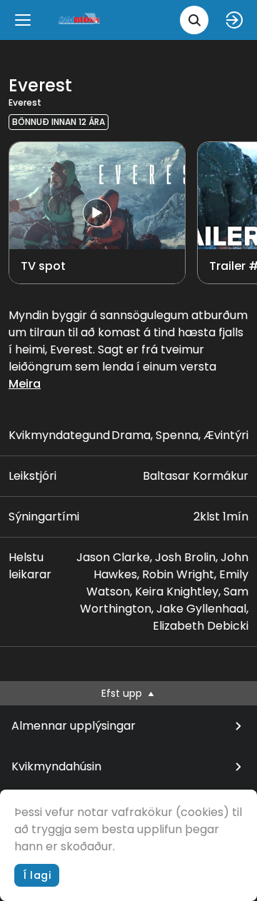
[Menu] (22, 20)
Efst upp (123, 693)
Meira (25, 384)
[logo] (80, 20)
